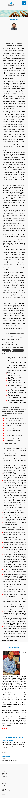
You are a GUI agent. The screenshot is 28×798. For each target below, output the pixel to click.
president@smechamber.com (9, 640)
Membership (4, 782)
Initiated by (4, 783)
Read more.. (5, 728)
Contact (3, 785)
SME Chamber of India (7, 790)
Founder (4, 778)
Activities (4, 775)
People (3, 780)
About (3, 771)
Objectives (4, 773)
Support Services (6, 776)
